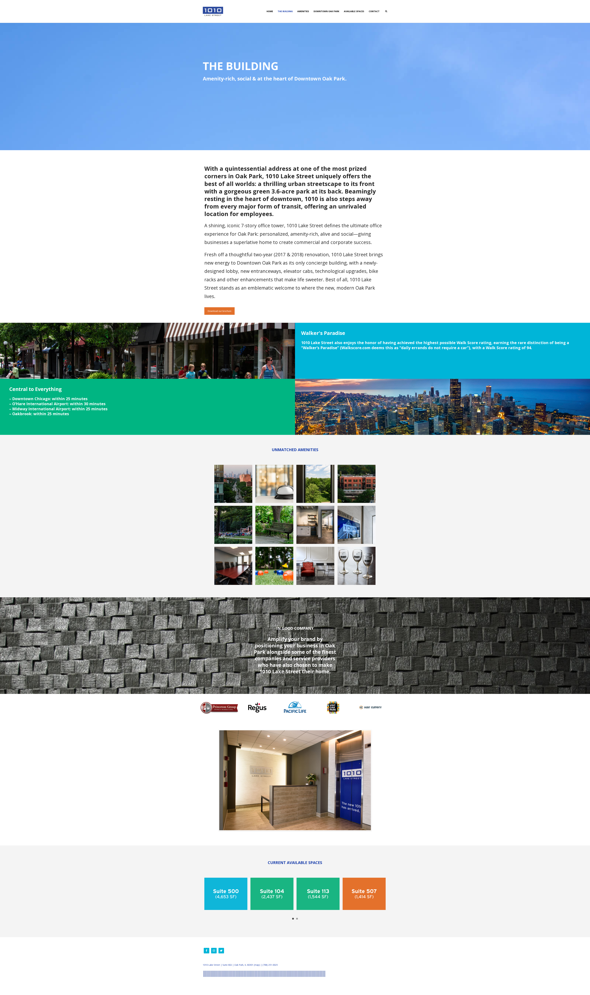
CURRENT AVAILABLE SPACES (295, 864)
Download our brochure (219, 311)
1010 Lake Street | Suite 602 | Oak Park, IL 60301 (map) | (232, 967)
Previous (215, 780)
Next (375, 780)
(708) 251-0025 (270, 967)
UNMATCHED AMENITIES (295, 449)
